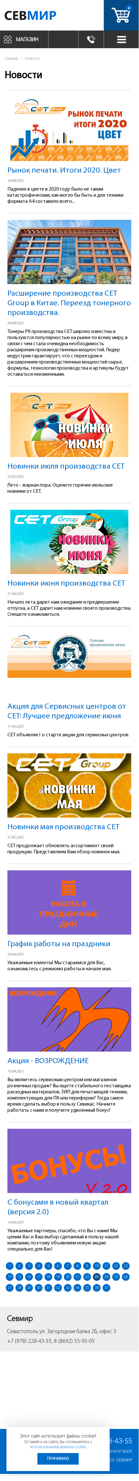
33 (68, 1288)
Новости (32, 59)
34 (77, 1288)
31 (48, 1288)
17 (39, 1277)
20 (68, 1277)
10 (97, 1266)
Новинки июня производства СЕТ (66, 583)
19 (58, 1277)
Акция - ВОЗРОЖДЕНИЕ (48, 1061)
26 (126, 1277)
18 (48, 1277)
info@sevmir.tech (113, 1451)
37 (106, 1288)
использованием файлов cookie (57, 1447)
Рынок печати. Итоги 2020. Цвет (64, 170)
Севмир (124, 1460)
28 (19, 1288)
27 (10, 1288)
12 (116, 1266)
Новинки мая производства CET (63, 827)
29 (29, 1288)
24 (106, 1277)
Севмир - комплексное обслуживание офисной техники (39, 17)
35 (87, 1288)
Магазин (27, 39)
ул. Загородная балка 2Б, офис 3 (77, 1332)
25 (116, 1277)
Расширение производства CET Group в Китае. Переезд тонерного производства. (69, 303)
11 (106, 1266)
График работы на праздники (58, 944)
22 (87, 1277)
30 (39, 1288)
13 (126, 1266)
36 (97, 1288)
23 (97, 1277)
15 (19, 1277)
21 (77, 1277)
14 (10, 1277)
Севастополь (22, 1332)
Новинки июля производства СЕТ (65, 466)
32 (58, 1288)
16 (29, 1277)
